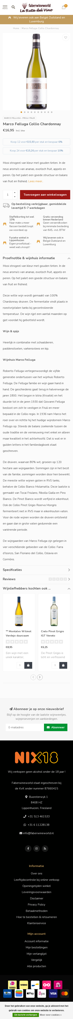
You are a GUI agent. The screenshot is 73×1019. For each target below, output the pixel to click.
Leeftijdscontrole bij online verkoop (36, 880)
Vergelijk (36, 960)
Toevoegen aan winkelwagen (45, 194)
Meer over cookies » (51, 1015)
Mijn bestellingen (37, 947)
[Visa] (53, 993)
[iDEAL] (13, 985)
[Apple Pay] (31, 993)
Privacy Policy (36, 904)
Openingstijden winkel (36, 886)
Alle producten (36, 966)
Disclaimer (36, 898)
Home (16, 28)
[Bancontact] (35, 985)
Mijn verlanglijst (37, 954)
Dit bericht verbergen (25, 1015)
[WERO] (24, 985)
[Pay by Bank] (58, 985)
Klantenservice (36, 923)
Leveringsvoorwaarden (36, 892)
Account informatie (37, 941)
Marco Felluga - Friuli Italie (19, 118)
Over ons (36, 873)
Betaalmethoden (37, 911)
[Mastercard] (65, 993)
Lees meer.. (35, 181)
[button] (21, 112)
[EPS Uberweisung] (42, 993)
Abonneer (58, 727)
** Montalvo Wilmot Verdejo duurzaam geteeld (18, 636)
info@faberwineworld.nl (38, 833)
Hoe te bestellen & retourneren (36, 917)
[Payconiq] (47, 985)
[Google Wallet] (19, 993)
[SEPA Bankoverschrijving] (8, 993)
